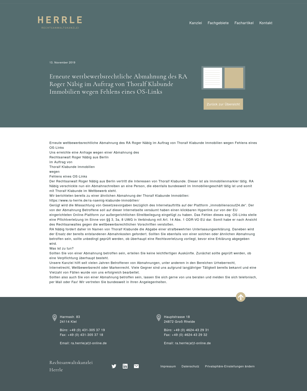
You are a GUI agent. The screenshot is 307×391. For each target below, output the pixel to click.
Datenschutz (190, 366)
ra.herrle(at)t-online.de (89, 343)
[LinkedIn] (125, 366)
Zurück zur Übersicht (223, 104)
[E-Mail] (136, 366)
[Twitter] (114, 366)
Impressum (168, 366)
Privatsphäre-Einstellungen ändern (230, 366)
